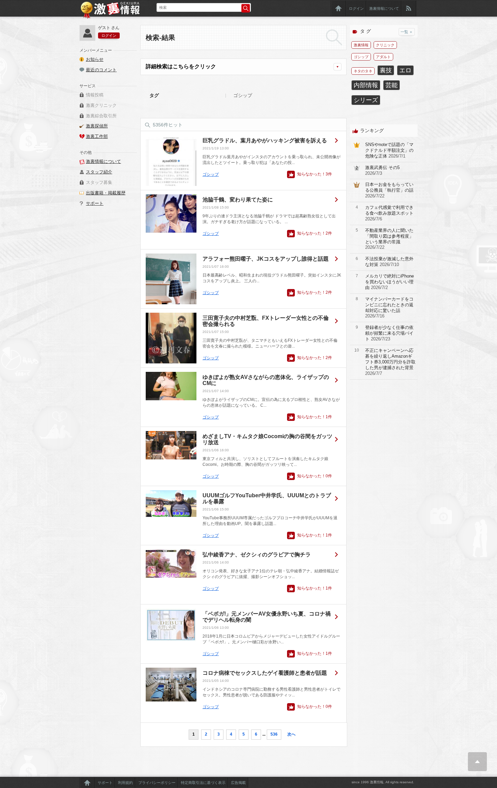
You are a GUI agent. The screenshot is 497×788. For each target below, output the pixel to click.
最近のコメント (101, 69)
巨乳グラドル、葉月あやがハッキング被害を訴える (265, 140)
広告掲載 (238, 783)
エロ (405, 70)
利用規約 (125, 783)
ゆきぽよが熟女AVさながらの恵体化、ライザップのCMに (266, 380)
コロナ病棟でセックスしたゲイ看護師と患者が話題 (265, 673)
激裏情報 (361, 45)
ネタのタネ (363, 71)
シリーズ (366, 100)
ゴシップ (211, 174)
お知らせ (94, 59)
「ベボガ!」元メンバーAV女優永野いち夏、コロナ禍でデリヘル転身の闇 (267, 617)
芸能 (391, 85)
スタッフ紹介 (99, 171)
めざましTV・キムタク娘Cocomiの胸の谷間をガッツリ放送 (267, 439)
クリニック (385, 45)
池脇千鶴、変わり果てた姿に (238, 199)
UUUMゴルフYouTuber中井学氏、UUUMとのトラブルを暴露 (267, 498)
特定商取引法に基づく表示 (203, 783)
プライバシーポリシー (156, 783)
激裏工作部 (97, 136)
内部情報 (366, 85)
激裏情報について (384, 8)
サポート (94, 203)
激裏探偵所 (97, 125)
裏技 (386, 70)
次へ (291, 734)
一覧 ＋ (407, 32)
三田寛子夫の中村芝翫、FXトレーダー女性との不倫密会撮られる (266, 321)
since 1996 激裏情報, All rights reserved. (383, 782)
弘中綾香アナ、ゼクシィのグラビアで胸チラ (257, 554)
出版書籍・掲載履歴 (105, 192)
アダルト (383, 57)
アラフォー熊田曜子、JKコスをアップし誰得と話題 (266, 259)
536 (274, 734)
